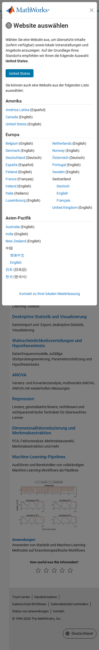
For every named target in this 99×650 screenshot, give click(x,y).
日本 (9, 270)
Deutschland (15, 158)
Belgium (12, 143)
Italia (9, 193)
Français (63, 200)
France (11, 179)
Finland (11, 172)
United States (16, 124)
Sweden (58, 172)
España (12, 165)
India (9, 234)
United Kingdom (64, 207)
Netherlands (62, 143)
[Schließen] (91, 10)
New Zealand (16, 241)
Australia (13, 227)
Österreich (60, 158)
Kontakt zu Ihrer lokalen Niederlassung (49, 294)
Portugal (59, 165)
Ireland (11, 186)
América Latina (17, 110)
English (62, 193)
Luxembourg (16, 200)
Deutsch (63, 186)
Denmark (13, 151)
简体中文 (17, 255)
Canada (12, 117)
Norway (58, 151)
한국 (9, 277)
